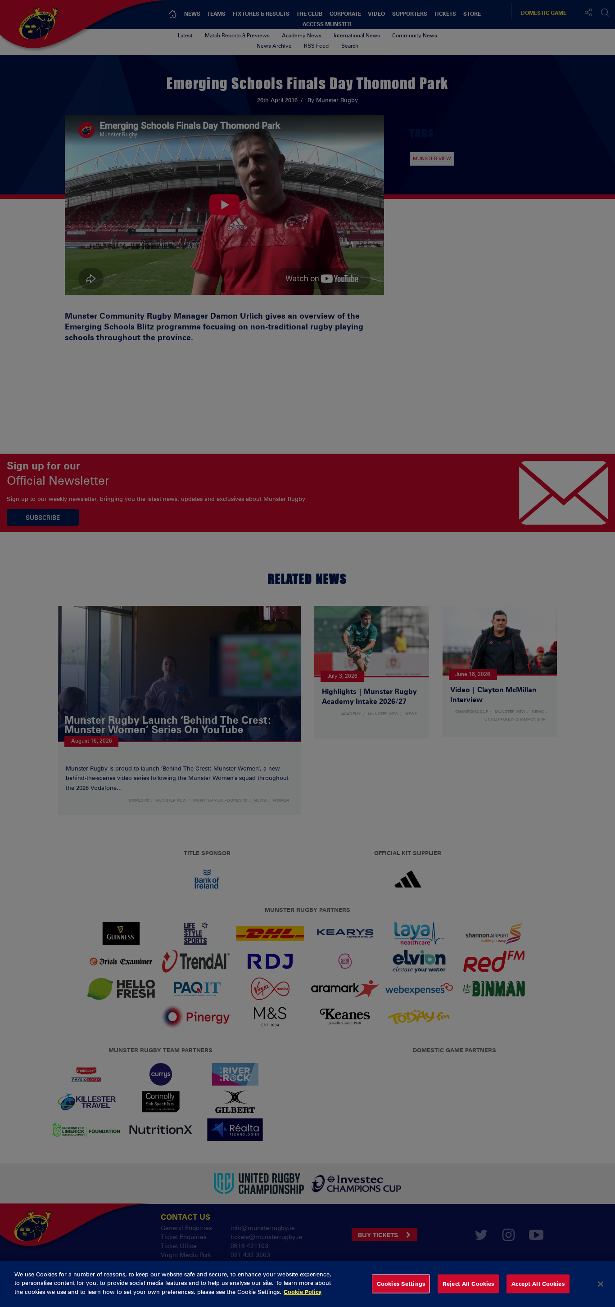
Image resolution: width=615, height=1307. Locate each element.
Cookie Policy (302, 1291)
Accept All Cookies (537, 1283)
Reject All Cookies (468, 1283)
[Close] (600, 1284)
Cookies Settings (401, 1283)
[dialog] (307, 1284)
